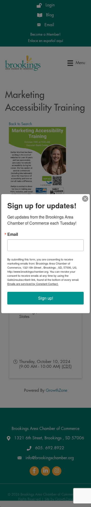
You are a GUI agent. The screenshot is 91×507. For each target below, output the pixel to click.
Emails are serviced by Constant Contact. (32, 284)
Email (12, 234)
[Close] (85, 199)
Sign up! (45, 298)
